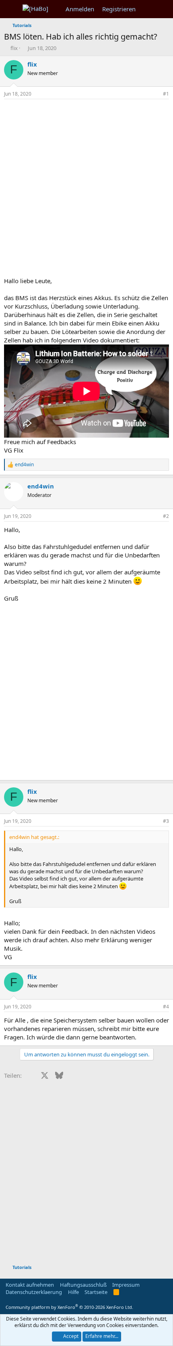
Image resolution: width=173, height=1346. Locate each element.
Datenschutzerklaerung (34, 1292)
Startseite (95, 1292)
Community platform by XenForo (69, 1307)
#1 (166, 93)
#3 (166, 821)
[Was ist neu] (147, 9)
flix (14, 48)
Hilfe (73, 1292)
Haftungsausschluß (83, 1284)
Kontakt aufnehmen (30, 1284)
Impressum (126, 1284)
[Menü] (11, 9)
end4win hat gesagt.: (34, 837)
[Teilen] (155, 94)
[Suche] (163, 9)
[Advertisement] (86, 190)
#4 (166, 1006)
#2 (166, 516)
